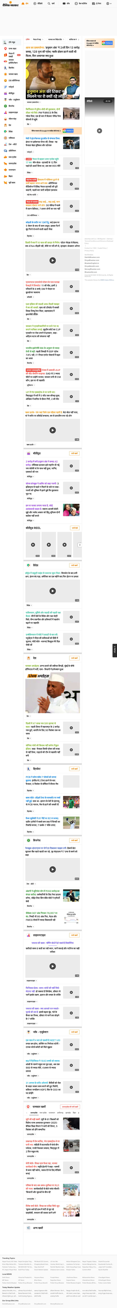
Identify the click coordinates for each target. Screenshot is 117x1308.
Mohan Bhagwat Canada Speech (73, 1261)
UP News (21, 1280)
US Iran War (54, 1261)
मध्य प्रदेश (43, 1113)
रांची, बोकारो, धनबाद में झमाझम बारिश (73, 1293)
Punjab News (54, 1277)
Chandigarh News (104, 1277)
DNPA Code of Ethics (107, 280)
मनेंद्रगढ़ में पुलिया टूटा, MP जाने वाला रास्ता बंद (9, 1296)
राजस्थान (52, 1113)
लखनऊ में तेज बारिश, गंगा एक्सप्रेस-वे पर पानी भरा (9, 1290)
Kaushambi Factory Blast (105, 1264)
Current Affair (86, 1270)
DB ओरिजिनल (32, 215)
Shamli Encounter (104, 1261)
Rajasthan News (55, 1280)
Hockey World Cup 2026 (57, 1264)
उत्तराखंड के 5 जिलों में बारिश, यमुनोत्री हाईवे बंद (41, 1293)
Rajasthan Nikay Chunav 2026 (89, 1267)
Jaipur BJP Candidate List (105, 1267)
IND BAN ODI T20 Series (25, 1267)
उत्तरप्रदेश (34, 1113)
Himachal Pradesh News (25, 1277)
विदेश (29, 172)
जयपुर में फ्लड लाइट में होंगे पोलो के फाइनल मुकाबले (89, 1293)
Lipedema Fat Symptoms (73, 1264)
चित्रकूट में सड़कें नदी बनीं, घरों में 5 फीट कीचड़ (73, 1290)
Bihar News (38, 1280)
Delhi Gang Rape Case (73, 1267)
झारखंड (68, 1113)
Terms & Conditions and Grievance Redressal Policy (99, 242)
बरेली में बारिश (37, 1296)
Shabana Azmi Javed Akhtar (57, 1270)
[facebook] (66, 102)
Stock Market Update (41, 1270)
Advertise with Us (90, 239)
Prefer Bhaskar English (73, 1283)
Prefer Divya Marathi (41, 1283)
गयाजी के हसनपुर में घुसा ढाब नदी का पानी (25, 1296)
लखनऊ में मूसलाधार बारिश (40, 1290)
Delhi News (6, 1277)
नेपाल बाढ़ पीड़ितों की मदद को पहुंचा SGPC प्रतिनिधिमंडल (105, 1290)
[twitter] (72, 102)
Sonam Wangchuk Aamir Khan (89, 1264)
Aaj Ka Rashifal (103, 1270)
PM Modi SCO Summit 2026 (41, 1261)
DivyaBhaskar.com (92, 260)
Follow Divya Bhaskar (25, 1283)
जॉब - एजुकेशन (32, 1054)
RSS (94, 248)
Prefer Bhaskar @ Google (89, 1283)
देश (28, 124)
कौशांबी (29, 297)
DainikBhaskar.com (92, 257)
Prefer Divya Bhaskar (57, 1283)
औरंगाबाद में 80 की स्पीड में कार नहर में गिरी (25, 1290)
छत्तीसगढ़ (60, 1113)
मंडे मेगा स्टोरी (31, 195)
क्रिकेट (29, 236)
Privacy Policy (89, 250)
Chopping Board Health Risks (41, 1264)
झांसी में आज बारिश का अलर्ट (73, 1296)
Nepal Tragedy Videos (89, 1261)
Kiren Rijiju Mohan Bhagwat (9, 1264)
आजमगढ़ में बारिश (54, 1296)
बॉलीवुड (29, 476)
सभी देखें (75, 528)
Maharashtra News (88, 1277)
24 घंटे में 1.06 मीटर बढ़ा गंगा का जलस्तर (89, 1296)
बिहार (74, 1113)
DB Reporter (101, 239)
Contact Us (88, 248)
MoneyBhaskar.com (92, 269)
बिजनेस (29, 363)
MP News (5, 1280)
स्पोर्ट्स (29, 152)
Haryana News (39, 1277)
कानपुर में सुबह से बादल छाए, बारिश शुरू (105, 1293)
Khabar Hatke (70, 1270)
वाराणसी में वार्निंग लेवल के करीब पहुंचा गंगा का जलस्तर (57, 1293)
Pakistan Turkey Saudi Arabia (9, 1267)
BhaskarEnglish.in (92, 263)
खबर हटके (30, 444)
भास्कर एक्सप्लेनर (33, 102)
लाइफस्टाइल (31, 981)
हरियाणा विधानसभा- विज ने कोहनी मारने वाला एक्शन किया (57, 1290)
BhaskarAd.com (91, 272)
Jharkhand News (71, 1277)
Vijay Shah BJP (39, 1267)
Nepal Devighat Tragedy (25, 1261)
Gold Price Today (23, 1270)
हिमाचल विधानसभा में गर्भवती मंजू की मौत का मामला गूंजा (25, 1293)
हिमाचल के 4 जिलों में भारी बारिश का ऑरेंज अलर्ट (9, 1293)
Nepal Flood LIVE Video (9, 1261)
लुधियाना (30, 385)
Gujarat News (70, 1280)
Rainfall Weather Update (57, 1267)
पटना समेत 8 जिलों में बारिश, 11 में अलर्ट (89, 1290)
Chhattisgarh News (104, 1280)
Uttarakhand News (88, 1280)
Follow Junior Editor (104, 1283)
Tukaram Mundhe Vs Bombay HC (25, 1264)
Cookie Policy (102, 248)
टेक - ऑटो (30, 884)
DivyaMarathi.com (92, 266)
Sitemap (109, 239)
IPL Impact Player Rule (9, 1270)
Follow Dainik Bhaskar (9, 1283)
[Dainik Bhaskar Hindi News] (10, 5)
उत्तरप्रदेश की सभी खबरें (70, 1107)
